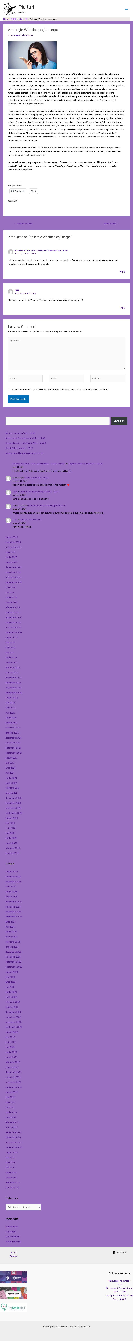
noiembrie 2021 (13, 742)
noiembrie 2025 (13, 542)
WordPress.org (13, 1241)
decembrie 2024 (13, 567)
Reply (122, 271)
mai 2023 (10, 652)
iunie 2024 (11, 587)
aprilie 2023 (11, 657)
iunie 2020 (11, 828)
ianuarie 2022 (12, 732)
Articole (13, 1256)
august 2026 (12, 537)
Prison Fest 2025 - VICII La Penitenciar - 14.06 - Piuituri (39, 463)
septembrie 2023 (14, 632)
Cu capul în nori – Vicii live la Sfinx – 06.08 (26, 443)
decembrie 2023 (13, 617)
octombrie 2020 (13, 808)
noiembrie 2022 (13, 682)
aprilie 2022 (11, 717)
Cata (15, 491)
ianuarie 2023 (12, 672)
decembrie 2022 (13, 677)
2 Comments (14, 35)
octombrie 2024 (13, 577)
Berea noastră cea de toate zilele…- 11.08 (25, 438)
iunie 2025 (11, 552)
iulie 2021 (10, 762)
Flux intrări (11, 1231)
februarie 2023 (13, 667)
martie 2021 (11, 783)
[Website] (107, 379)
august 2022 (12, 697)
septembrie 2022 (14, 692)
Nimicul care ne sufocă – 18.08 (20, 433)
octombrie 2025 (13, 547)
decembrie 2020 (13, 798)
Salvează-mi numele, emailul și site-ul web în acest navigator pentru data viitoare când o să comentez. (60, 389)
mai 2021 (10, 772)
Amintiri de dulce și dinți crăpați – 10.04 (40, 491)
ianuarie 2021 (12, 793)
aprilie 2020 (11, 838)
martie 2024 (11, 602)
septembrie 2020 (14, 813)
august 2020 (12, 818)
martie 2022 (11, 722)
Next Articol (111, 223)
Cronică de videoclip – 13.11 (19, 448)
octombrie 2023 (13, 627)
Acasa (14, 1252)
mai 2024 (10, 592)
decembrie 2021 (13, 737)
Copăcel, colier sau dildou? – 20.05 (86, 463)
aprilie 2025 (11, 557)
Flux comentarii (13, 1236)
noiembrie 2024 (13, 572)
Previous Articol (23, 223)
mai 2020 (10, 833)
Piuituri (26, 7)
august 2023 (12, 637)
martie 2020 (11, 843)
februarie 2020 (13, 848)
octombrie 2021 (13, 747)
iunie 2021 (11, 767)
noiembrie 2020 (13, 803)
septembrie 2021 (14, 752)
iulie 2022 (10, 702)
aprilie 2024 (11, 597)
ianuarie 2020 (12, 853)
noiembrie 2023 (13, 622)
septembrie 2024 (14, 582)
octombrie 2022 (13, 687)
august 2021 (12, 758)
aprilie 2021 (11, 778)
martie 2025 (11, 562)
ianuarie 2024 (12, 612)
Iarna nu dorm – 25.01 (31, 519)
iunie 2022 (11, 707)
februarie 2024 (13, 607)
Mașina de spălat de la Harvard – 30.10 (24, 453)
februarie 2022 (13, 727)
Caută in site (119, 420)
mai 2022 (10, 712)
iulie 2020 (10, 823)
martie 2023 (11, 662)
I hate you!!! (27, 35)
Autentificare (12, 1226)
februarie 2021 (13, 787)
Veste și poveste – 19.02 (36, 477)
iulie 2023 (10, 642)
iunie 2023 (11, 647)
